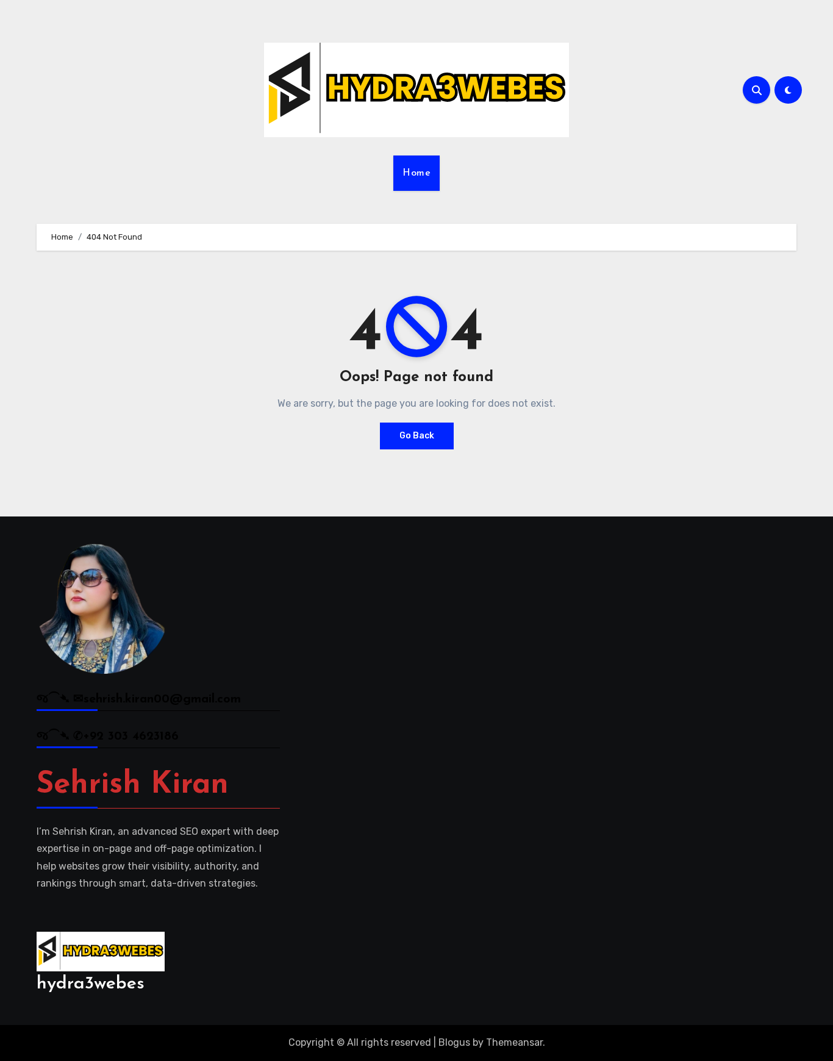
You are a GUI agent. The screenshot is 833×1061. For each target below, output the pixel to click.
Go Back (416, 435)
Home (416, 173)
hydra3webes (91, 983)
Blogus (454, 1042)
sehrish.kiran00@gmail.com (162, 699)
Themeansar (514, 1042)
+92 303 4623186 (131, 737)
